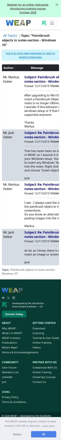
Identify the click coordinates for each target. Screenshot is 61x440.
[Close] (57, 4)
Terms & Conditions (14, 402)
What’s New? (10, 347)
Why (9, 328)
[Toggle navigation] (51, 23)
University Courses (44, 377)
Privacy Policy (10, 397)
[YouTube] (3, 298)
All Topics (10, 35)
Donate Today (14, 314)
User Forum (9, 367)
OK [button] (43, 434)
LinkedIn (7, 377)
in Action (11, 338)
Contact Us (39, 382)
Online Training (42, 342)
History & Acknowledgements (20, 352)
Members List (10, 372)
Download (39, 328)
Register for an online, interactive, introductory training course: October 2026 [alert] (28, 8)
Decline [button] (17, 434)
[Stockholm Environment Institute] (5, 305)
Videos (37, 347)
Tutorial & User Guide (46, 338)
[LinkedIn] (13, 298)
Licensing (38, 333)
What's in (12, 333)
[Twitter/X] (8, 298)
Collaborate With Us (45, 367)
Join (4, 382)
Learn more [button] (48, 425)
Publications (9, 342)
